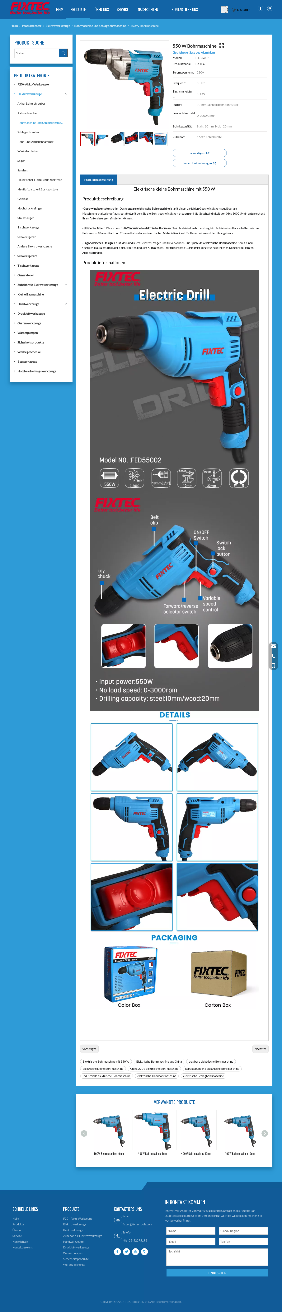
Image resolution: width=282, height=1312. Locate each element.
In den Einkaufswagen (197, 163)
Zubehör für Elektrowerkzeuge (37, 284)
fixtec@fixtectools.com (137, 1224)
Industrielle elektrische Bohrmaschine (106, 1076)
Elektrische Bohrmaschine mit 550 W (106, 1061)
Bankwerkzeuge (73, 1230)
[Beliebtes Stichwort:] (224, 9)
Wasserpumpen (27, 332)
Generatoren (25, 275)
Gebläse (22, 198)
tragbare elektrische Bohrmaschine (211, 1061)
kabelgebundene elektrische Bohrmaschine (212, 1068)
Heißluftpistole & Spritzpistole (37, 189)
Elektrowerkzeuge (29, 94)
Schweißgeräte (27, 256)
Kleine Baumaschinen (31, 294)
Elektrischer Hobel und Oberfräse (39, 179)
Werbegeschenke (29, 352)
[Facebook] (117, 1251)
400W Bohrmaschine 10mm (152, 1153)
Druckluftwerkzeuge (31, 313)
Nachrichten (20, 1241)
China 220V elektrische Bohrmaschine (154, 1068)
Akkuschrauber (27, 113)
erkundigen (197, 153)
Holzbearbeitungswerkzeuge (36, 371)
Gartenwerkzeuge (29, 323)
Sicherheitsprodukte (30, 342)
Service (17, 1236)
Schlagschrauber (28, 132)
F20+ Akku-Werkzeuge (33, 84)
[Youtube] (135, 1251)
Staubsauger (25, 218)
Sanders (22, 170)
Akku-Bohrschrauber (31, 103)
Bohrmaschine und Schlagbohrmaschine (42, 122)
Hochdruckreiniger (30, 208)
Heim (15, 1218)
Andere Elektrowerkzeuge (34, 246)
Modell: (177, 58)
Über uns (18, 1230)
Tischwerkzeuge (28, 227)
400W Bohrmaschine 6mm (108, 1153)
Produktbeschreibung (98, 179)
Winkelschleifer (27, 151)
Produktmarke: (182, 63)
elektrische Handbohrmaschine (156, 1076)
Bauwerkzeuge (27, 361)
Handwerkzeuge (28, 304)
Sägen (21, 160)
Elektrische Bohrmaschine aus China (159, 1061)
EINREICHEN (217, 1272)
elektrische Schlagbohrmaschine (203, 1076)
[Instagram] (144, 1251)
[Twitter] (126, 1251)
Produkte (18, 1224)
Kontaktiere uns (22, 1247)
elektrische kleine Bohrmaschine (103, 1068)
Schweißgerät (26, 237)
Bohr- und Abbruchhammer (35, 141)
